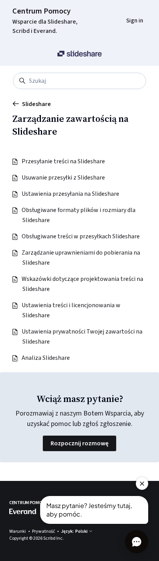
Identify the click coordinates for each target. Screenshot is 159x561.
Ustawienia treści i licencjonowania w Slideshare (71, 310)
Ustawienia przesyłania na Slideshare (70, 194)
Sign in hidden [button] (129, 10)
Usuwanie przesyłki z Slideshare (63, 177)
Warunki (18, 531)
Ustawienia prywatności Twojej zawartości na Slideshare (82, 336)
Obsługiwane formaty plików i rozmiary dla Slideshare (78, 215)
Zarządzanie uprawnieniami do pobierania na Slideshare (81, 257)
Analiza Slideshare (46, 358)
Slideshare (36, 104)
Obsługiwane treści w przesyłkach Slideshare (81, 236)
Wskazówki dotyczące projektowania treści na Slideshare (82, 284)
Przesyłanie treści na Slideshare (63, 161)
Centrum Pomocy (41, 11)
